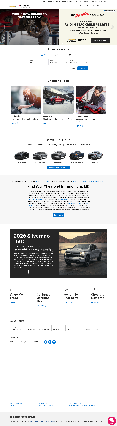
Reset (73, 68)
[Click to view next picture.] (112, 27)
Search (82, 68)
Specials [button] (82, 5)
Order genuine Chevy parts (43, 181)
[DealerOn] (14, 421)
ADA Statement (43, 403)
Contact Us (13, 405)
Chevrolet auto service (76, 203)
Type (31, 60)
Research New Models (16, 403)
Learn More (58, 215)
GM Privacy (42, 421)
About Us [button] (105, 5)
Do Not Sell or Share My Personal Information (51, 408)
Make (51, 60)
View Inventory (21, 272)
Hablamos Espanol (15, 408)
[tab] (45, 54)
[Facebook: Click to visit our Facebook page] (46, 342)
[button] (45, 43)
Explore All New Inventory (58, 167)
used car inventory (64, 199)
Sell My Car (88, 5)
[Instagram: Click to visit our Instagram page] (54, 342)
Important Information (110, 10)
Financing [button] (76, 5)
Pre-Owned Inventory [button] (68, 5)
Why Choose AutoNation (46, 405)
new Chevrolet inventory (36, 199)
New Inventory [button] (57, 5)
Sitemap (37, 421)
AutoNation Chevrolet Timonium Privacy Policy (82, 405)
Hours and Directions (75, 403)
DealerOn (31, 421)
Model (71, 60)
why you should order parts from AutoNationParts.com (87, 181)
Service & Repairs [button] (97, 5)
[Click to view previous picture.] (4, 27)
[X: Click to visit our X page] (50, 342)
